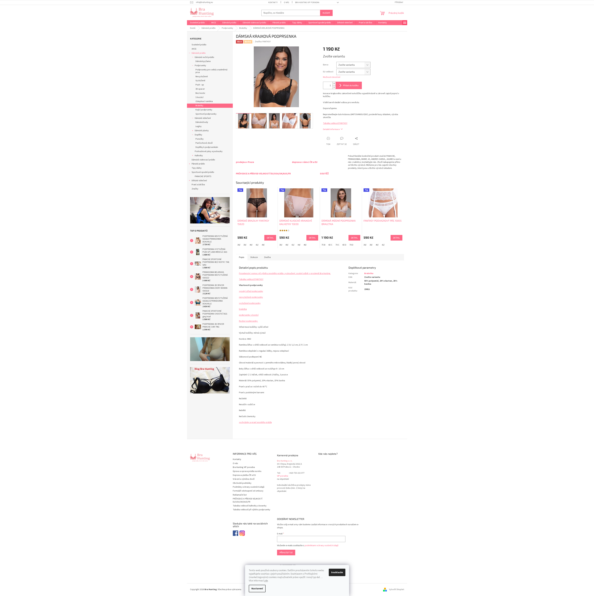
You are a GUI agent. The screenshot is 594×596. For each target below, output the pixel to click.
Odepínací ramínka (204, 101)
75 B (323, 244)
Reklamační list (240, 494)
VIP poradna (282, 476)
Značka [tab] (267, 257)
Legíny (199, 126)
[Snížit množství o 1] (334, 87)
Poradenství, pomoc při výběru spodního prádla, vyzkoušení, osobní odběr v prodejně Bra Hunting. (285, 273)
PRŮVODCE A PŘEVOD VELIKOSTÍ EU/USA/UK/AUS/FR (247, 500)
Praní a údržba (198, 184)
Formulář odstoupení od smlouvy (248, 490)
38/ (245, 244)
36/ (238, 244)
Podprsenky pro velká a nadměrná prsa (211, 71)
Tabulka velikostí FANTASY (335, 123)
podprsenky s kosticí (249, 315)
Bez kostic (200, 93)
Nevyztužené (202, 76)
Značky (195, 188)
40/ (251, 244)
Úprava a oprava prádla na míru (247, 471)
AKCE (194, 48)
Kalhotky (199, 155)
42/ (257, 244)
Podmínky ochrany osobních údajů (248, 487)
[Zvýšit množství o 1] (334, 83)
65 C (330, 244)
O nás (286, 2)
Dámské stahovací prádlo (203, 159)
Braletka (368, 273)
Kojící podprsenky (204, 109)
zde (266, 580)
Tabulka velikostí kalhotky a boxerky (249, 505)
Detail (270, 237)
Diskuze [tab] (254, 257)
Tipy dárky (197, 168)
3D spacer (200, 89)
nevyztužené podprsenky (251, 297)
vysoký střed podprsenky (251, 291)
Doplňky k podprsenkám (207, 147)
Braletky (199, 105)
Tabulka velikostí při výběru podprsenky (251, 509)
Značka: (263, 41)
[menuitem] (197, 22)
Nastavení (257, 588)
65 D (344, 244)
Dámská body (202, 122)
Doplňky (198, 134)
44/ (263, 244)
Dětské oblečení (199, 180)
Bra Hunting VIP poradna (307, 2)
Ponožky (200, 139)
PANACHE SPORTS (203, 176)
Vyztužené (200, 80)
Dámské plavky (202, 130)
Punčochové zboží (204, 143)
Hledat (326, 12)
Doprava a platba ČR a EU (244, 475)
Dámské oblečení (203, 118)
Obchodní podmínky (242, 483)
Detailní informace (331, 129)
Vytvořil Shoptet (396, 589)
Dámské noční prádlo (204, 57)
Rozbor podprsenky (248, 321)
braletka (243, 309)
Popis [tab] (241, 257)
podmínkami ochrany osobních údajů (321, 545)
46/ (305, 244)
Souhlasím (337, 572)
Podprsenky (200, 65)
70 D (351, 244)
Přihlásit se (286, 552)
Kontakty (273, 2)
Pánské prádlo (198, 163)
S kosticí (199, 97)
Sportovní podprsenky (206, 114)
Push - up (200, 84)
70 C (337, 244)
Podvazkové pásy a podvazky (209, 151)
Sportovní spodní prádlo (203, 172)
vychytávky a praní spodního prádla (255, 422)
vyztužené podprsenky (250, 303)
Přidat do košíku (351, 85)
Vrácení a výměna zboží (244, 479)
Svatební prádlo (199, 44)
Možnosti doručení (331, 77)
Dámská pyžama (203, 61)
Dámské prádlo (199, 53)
